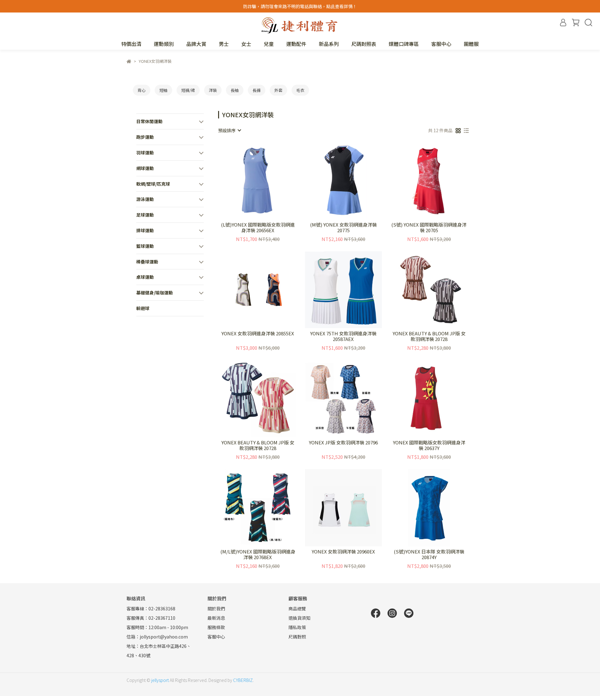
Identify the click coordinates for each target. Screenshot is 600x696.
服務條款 (216, 627)
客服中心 (441, 43)
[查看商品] (249, 181)
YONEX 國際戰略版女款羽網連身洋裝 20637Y (429, 445)
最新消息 (216, 618)
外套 (278, 90)
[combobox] (229, 130)
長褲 (256, 90)
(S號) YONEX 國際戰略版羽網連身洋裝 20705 (429, 227)
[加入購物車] (267, 181)
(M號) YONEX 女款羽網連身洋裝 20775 (343, 227)
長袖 (235, 90)
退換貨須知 (299, 618)
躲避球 (142, 308)
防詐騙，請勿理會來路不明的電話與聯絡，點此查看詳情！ (300, 6)
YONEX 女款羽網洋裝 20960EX (343, 552)
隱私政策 (297, 627)
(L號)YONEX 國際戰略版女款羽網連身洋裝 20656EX (258, 227)
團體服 (471, 43)
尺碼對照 (297, 636)
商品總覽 (297, 608)
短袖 (163, 90)
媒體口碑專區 (404, 43)
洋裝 (213, 90)
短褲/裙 (188, 90)
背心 (142, 90)
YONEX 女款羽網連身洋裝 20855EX (257, 334)
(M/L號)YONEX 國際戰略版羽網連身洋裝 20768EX (257, 554)
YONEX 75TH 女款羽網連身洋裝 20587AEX (343, 336)
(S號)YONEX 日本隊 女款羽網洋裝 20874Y (429, 554)
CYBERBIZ (243, 680)
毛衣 (300, 90)
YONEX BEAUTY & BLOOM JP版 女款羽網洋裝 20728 (429, 336)
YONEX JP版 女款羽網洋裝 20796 (343, 443)
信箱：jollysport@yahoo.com (157, 636)
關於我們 (216, 608)
